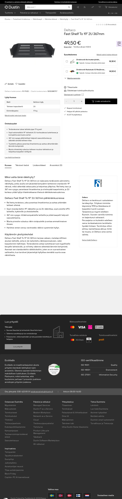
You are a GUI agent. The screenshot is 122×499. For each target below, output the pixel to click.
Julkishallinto (11, 463)
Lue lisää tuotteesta (12, 157)
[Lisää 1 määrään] (81, 101)
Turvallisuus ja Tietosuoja (102, 423)
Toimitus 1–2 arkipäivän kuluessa (65, 2)
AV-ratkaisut (38, 444)
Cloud (36, 420)
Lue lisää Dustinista (99, 409)
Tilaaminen (67, 405)
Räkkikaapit (37, 19)
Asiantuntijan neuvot (14, 466)
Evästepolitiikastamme (15, 427)
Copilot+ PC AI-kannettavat (17, 477)
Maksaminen (67, 420)
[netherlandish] (87, 496)
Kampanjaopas (11, 431)
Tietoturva (38, 427)
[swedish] (52, 496)
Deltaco (70, 30)
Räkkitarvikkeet (51, 19)
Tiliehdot (9, 420)
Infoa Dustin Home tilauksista (75, 427)
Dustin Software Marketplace (46, 440)
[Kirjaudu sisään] (78, 7)
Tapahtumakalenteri (14, 456)
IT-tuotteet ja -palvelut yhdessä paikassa (19, 2)
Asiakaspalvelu (66, 13)
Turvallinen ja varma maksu (107, 2)
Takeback (37, 437)
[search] (69, 7)
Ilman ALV (68, 47)
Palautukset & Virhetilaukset (75, 412)
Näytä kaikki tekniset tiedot (15, 116)
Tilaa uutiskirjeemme (14, 470)
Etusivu (7, 19)
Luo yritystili (18, 347)
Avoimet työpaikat (99, 412)
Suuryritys (9, 459)
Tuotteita (9, 13)
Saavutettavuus (12, 440)
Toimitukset (67, 409)
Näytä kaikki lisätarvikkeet (107, 55)
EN (116, 13)
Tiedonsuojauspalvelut (43, 423)
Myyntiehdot (10, 405)
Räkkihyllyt (64, 19)
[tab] (9, 165)
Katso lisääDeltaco (89, 240)
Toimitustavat (11, 412)
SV (112, 13)
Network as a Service (42, 416)
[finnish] (78, 496)
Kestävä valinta (97, 416)
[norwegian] (61, 496)
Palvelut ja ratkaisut (29, 13)
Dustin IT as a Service (43, 409)
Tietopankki (50, 13)
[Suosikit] (100, 7)
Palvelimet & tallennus (21, 19)
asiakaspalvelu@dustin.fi (42, 392)
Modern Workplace (41, 412)
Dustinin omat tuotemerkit (102, 420)
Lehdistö (94, 405)
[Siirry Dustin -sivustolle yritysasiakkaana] (12, 7)
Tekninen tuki (68, 423)
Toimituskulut (11, 416)
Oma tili (65, 416)
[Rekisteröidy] (85, 7)
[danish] (69, 496)
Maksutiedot (10, 409)
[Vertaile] (93, 7)
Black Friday (10, 474)
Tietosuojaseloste (13, 423)
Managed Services (41, 405)
